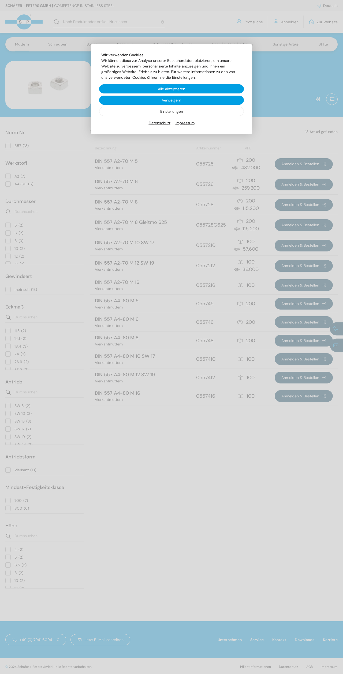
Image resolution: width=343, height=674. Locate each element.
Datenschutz (159, 123)
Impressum (185, 123)
